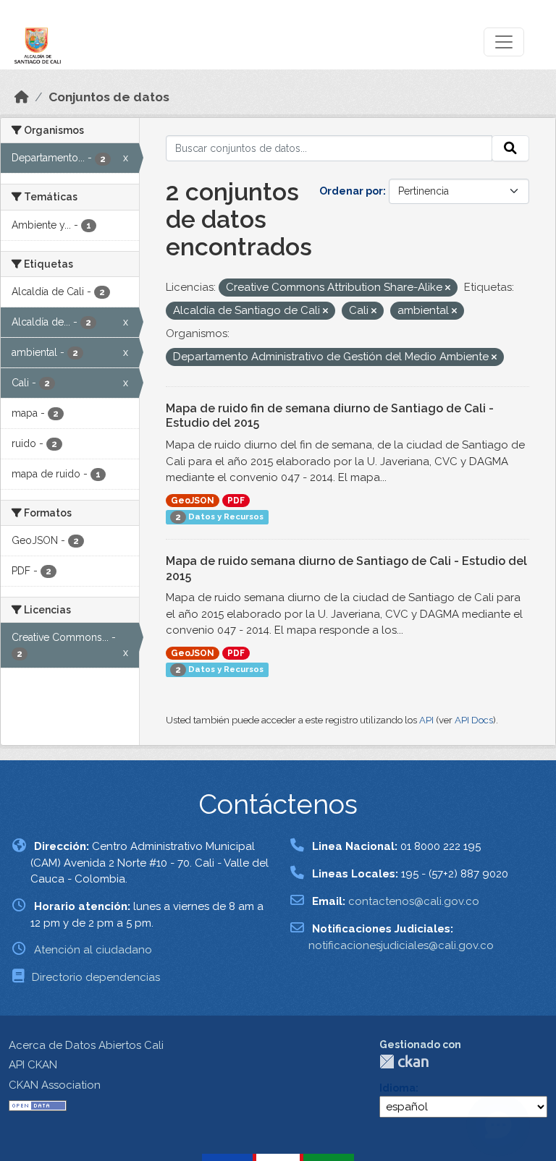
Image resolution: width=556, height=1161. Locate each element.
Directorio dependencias (96, 977)
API (426, 720)
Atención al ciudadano (93, 949)
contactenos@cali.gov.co (413, 901)
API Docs (474, 720)
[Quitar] (447, 288)
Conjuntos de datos (109, 97)
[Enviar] (510, 148)
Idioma (397, 1088)
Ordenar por (351, 191)
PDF (236, 501)
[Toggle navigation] (504, 41)
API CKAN (33, 1064)
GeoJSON (192, 501)
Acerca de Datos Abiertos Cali (86, 1045)
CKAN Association (55, 1085)
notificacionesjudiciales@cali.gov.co (401, 945)
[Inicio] (21, 97)
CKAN (404, 1061)
